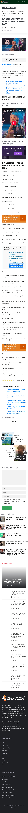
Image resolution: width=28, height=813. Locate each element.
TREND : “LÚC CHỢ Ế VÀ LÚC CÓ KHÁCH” (17, 684)
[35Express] (5, 2)
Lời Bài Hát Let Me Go (8, 64)
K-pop (3, 758)
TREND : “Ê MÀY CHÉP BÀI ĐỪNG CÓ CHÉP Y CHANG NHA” (18, 656)
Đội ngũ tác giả (6, 784)
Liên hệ (4, 782)
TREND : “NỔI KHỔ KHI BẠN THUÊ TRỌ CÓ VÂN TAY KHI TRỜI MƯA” (18, 593)
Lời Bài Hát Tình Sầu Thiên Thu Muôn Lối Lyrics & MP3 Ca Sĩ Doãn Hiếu (10, 452)
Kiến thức (4, 750)
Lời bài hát (4, 753)
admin (7, 27)
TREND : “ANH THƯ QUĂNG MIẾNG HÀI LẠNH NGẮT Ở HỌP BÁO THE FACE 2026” (18, 635)
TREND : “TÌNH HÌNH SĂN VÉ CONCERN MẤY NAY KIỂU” (18, 614)
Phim (3, 760)
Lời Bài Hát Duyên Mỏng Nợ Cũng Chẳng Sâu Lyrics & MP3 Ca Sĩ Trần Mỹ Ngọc (16, 264)
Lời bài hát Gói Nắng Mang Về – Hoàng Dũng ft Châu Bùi (16, 258)
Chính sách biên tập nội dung (9, 790)
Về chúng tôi (5, 779)
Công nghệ (5, 745)
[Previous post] (2, 438)
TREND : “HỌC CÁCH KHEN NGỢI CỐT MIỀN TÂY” (18, 675)
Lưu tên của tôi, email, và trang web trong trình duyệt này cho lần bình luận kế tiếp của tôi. (14, 501)
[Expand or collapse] (24, 60)
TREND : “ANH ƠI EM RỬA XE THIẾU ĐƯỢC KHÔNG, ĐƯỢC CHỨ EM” (18, 666)
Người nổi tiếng (6, 748)
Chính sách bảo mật (7, 787)
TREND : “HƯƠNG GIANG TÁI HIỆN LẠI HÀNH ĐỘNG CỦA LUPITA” (18, 646)
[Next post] (25, 453)
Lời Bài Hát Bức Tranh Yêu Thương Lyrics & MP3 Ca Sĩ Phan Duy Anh (16, 396)
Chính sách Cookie (7, 792)
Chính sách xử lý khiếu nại (8, 795)
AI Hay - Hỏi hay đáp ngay (8, 776)
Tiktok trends (5, 756)
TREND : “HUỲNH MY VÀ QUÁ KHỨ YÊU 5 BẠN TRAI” (17, 625)
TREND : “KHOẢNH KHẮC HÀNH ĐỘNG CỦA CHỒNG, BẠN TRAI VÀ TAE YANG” (13, 581)
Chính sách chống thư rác (8, 797)
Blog (3, 742)
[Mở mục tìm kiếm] (19, 2)
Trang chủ (5, 11)
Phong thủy (5, 762)
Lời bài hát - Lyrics (9, 7)
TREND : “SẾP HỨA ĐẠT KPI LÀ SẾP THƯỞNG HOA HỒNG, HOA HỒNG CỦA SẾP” (18, 604)
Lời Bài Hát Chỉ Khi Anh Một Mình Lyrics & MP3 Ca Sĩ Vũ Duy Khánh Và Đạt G (15, 91)
